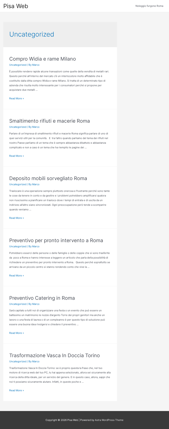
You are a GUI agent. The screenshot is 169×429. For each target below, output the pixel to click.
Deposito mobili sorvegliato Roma (48, 178)
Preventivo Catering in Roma (42, 298)
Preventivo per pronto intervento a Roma (56, 240)
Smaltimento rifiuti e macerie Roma (49, 121)
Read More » (16, 98)
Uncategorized (17, 64)
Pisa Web (15, 5)
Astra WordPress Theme (109, 420)
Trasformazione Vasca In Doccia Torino (54, 355)
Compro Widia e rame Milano (42, 59)
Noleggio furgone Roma (149, 5)
